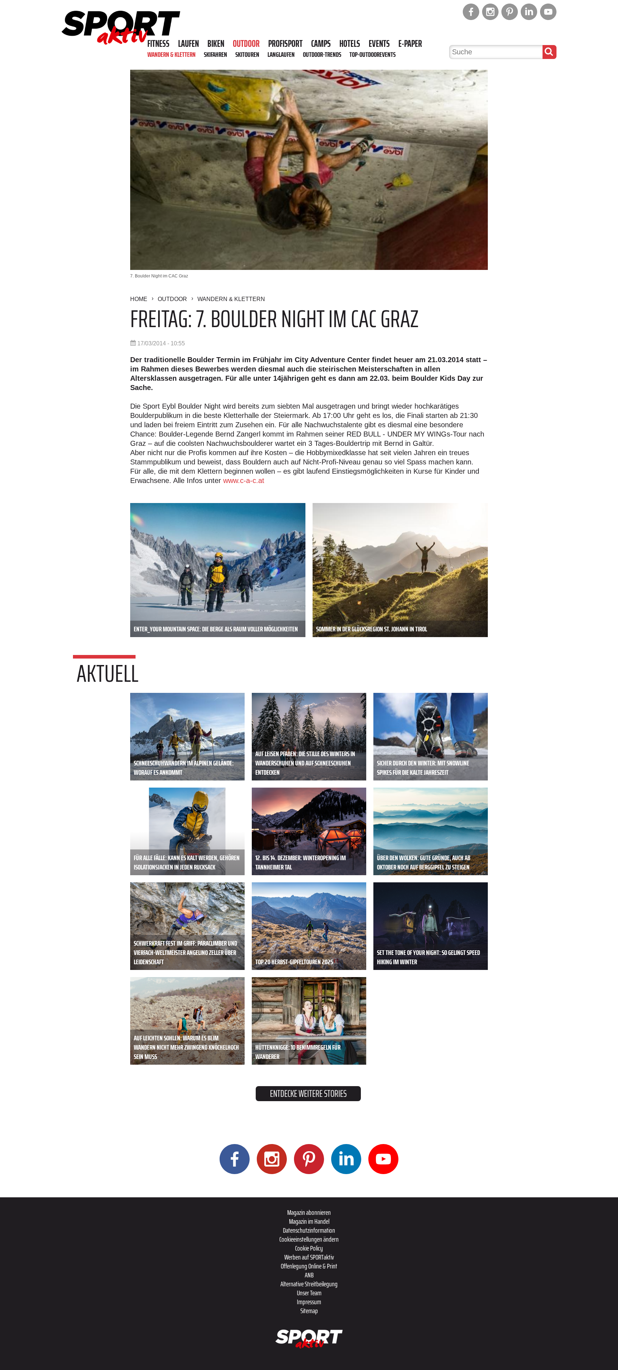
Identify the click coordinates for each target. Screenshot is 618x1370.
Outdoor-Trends (322, 54)
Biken (215, 44)
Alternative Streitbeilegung (309, 1284)
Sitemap (309, 1310)
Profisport (285, 44)
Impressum (309, 1301)
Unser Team (309, 1292)
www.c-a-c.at (243, 480)
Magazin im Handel (309, 1221)
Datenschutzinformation (309, 1230)
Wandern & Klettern (171, 54)
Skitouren (247, 54)
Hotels (349, 44)
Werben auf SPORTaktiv (309, 1257)
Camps (321, 44)
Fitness (158, 44)
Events (379, 44)
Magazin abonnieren (309, 1212)
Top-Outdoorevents (372, 54)
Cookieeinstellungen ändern (309, 1239)
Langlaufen (281, 54)
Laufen (188, 44)
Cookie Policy (309, 1248)
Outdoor (246, 44)
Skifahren (215, 54)
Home (138, 299)
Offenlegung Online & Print (309, 1266)
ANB (309, 1275)
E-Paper (410, 44)
